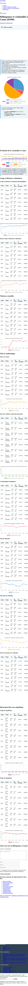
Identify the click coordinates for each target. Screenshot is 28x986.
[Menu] (0, 12)
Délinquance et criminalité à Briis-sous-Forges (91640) (15, 958)
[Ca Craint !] (3, 3)
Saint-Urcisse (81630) (8, 893)
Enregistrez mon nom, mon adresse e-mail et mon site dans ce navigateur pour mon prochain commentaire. (13, 871)
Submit (15, 979)
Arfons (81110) (6, 889)
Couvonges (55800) (7, 967)
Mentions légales (6, 948)
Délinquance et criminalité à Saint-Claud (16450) (14, 954)
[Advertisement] (14, 45)
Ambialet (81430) (7, 891)
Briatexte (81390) (7, 881)
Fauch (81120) (6, 884)
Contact (4, 949)
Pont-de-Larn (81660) (8, 882)
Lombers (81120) (7, 890)
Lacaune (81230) (7, 888)
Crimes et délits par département (11, 8)
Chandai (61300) (7, 968)
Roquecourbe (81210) (8, 886)
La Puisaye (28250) (7, 972)
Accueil (5, 5)
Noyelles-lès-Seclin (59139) (9, 971)
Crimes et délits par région (9, 6)
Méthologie (6, 9)
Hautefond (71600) (7, 969)
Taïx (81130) (6, 885)
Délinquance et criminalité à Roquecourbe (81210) (14, 962)
